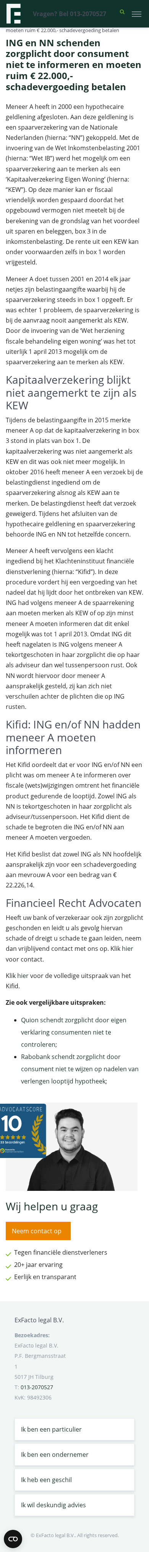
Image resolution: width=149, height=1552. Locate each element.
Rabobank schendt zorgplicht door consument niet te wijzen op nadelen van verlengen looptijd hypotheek (80, 1069)
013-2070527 (37, 1387)
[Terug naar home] (13, 14)
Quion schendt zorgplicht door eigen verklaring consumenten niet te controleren (73, 1032)
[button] (122, 13)
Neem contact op (37, 1231)
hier (127, 948)
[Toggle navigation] (136, 13)
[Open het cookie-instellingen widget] (13, 1539)
